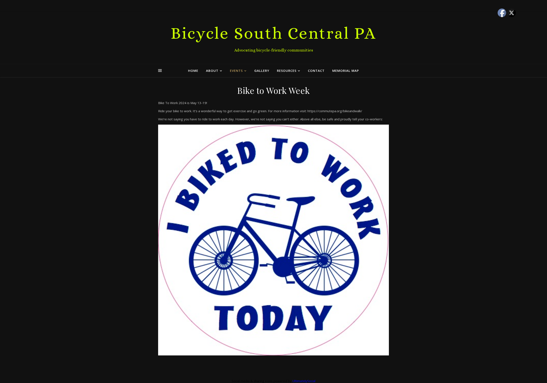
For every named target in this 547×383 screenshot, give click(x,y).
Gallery (261, 70)
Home (193, 70)
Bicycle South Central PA (273, 33)
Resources (286, 70)
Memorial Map (345, 70)
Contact (316, 70)
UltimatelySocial (303, 381)
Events (236, 70)
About (212, 70)
